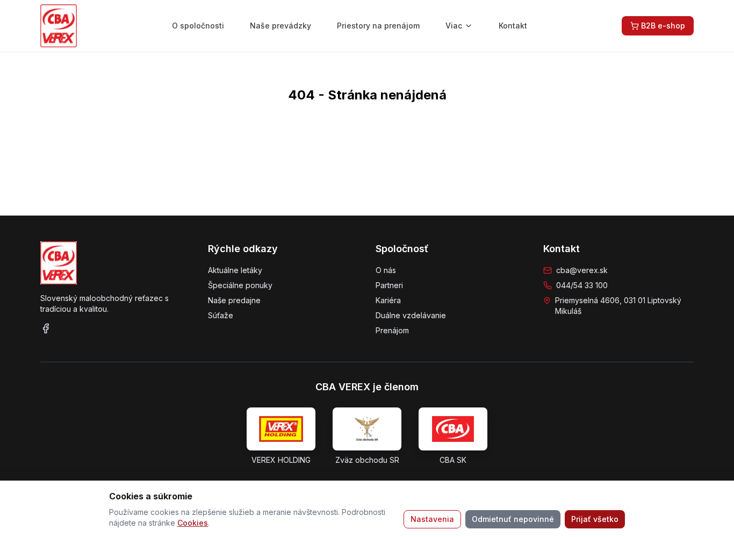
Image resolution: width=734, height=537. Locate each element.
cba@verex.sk (582, 270)
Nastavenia (432, 519)
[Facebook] (45, 328)
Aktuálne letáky (235, 270)
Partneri (389, 285)
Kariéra (388, 300)
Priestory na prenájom (378, 25)
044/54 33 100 (582, 285)
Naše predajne (234, 300)
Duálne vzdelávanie (411, 315)
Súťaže (220, 315)
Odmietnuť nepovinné (513, 519)
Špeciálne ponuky (240, 285)
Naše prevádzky (280, 25)
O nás (386, 270)
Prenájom (392, 330)
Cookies (192, 522)
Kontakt (513, 25)
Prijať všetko (594, 519)
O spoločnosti (198, 25)
